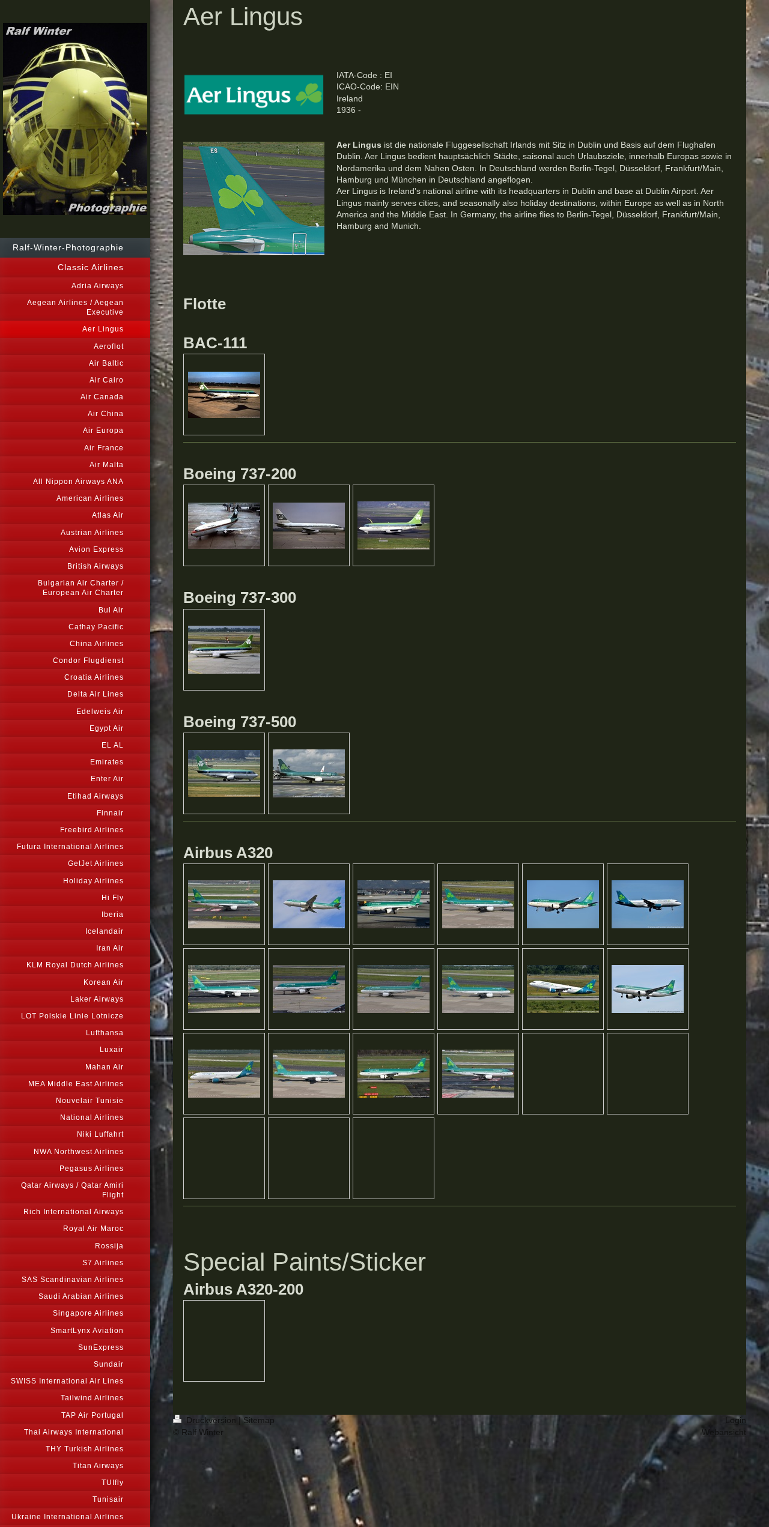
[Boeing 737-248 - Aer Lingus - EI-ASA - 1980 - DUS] (224, 526)
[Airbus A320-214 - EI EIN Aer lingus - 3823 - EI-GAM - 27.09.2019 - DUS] (224, 904)
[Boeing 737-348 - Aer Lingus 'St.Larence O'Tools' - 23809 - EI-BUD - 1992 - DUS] (224, 650)
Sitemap (259, 1420)
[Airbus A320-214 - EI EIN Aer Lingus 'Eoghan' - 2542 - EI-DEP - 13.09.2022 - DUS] (309, 989)
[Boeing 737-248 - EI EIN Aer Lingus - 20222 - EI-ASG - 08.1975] (309, 526)
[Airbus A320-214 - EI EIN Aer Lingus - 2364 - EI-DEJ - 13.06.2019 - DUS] (478, 904)
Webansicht (724, 1432)
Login (735, 1420)
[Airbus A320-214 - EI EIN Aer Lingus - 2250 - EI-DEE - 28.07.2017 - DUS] (309, 904)
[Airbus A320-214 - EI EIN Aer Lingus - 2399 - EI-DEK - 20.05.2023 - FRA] (648, 904)
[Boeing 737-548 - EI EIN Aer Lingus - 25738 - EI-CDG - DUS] (224, 773)
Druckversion (211, 1420)
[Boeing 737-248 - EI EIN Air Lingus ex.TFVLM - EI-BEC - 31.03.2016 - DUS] (393, 525)
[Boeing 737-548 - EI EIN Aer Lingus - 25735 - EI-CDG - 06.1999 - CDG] (309, 773)
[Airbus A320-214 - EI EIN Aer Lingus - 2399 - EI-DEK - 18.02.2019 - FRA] (563, 904)
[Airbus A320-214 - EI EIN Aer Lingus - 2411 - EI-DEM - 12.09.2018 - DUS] (224, 989)
